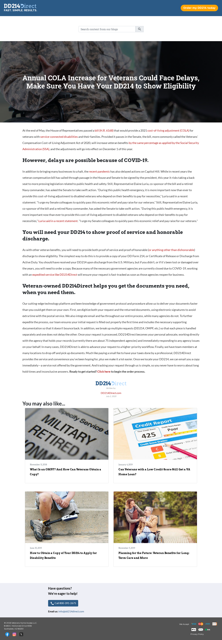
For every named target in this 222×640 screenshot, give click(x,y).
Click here (104, 371)
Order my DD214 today (199, 7)
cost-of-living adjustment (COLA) (168, 130)
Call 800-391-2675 (63, 603)
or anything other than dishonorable (171, 250)
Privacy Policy (197, 634)
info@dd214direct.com (71, 611)
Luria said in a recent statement (58, 221)
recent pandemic (99, 171)
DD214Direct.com (111, 392)
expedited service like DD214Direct (54, 274)
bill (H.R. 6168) (104, 130)
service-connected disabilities (59, 136)
